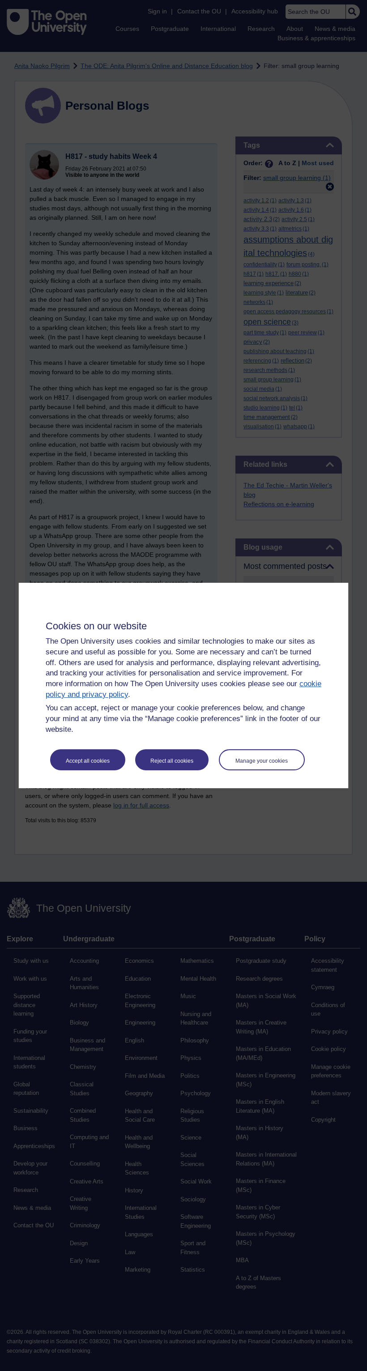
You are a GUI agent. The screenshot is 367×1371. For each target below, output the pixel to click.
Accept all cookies (88, 761)
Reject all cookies (171, 761)
